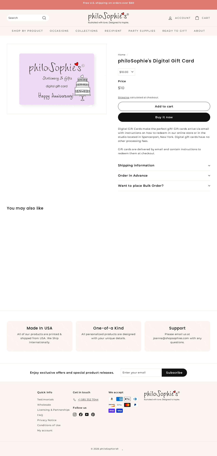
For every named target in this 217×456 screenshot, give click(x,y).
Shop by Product (27, 30)
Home (121, 54)
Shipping (123, 97)
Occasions (59, 30)
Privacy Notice (46, 420)
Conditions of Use (49, 425)
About (199, 30)
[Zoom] (56, 79)
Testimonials (45, 399)
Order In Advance (133, 175)
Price (122, 81)
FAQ (40, 415)
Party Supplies (142, 30)
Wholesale (44, 404)
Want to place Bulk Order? (141, 186)
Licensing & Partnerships (53, 409)
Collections (87, 30)
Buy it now (164, 117)
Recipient (113, 30)
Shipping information (136, 165)
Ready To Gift (174, 30)
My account (45, 430)
